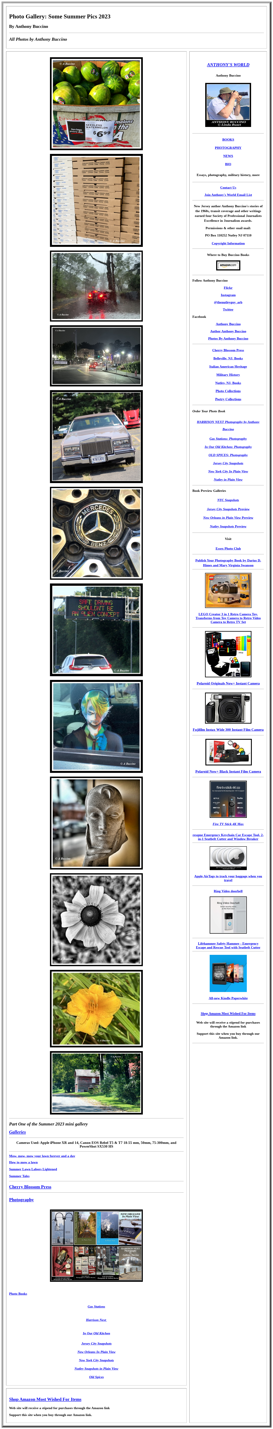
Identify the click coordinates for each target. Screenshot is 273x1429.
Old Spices (96, 1377)
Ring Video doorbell (228, 891)
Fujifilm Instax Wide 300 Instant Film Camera (228, 730)
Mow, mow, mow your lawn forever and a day (42, 1156)
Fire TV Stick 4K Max (228, 824)
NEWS (228, 156)
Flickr (228, 288)
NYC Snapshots (228, 500)
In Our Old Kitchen (96, 1333)
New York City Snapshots (96, 1360)
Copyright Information (228, 243)
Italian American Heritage (228, 366)
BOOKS (228, 139)
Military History (228, 375)
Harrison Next (96, 1320)
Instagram (228, 295)
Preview (228, 509)
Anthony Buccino (228, 324)
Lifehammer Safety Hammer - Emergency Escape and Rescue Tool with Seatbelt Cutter (228, 945)
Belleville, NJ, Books (228, 358)
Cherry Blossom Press (30, 1186)
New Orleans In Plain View (96, 1352)
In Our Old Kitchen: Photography (228, 447)
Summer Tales (19, 1176)
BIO (228, 164)
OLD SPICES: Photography (228, 455)
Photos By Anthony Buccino (228, 338)
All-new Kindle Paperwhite (228, 998)
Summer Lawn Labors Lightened (33, 1169)
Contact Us (228, 187)
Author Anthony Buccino (228, 331)
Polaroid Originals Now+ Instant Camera (228, 683)
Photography (21, 1199)
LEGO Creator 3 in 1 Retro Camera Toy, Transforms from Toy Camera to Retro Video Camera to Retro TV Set (228, 618)
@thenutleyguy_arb (228, 302)
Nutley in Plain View (228, 479)
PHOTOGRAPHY (228, 148)
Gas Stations (96, 1306)
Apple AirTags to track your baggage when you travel (228, 878)
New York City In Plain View (228, 471)
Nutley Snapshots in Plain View (96, 1368)
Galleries (17, 1132)
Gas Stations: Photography (228, 439)
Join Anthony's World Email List (228, 195)
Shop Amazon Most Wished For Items (45, 1399)
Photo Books (18, 1294)
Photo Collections (228, 390)
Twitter (228, 309)
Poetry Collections (228, 399)
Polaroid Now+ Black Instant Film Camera (228, 771)
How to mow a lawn (23, 1162)
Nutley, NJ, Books (228, 383)
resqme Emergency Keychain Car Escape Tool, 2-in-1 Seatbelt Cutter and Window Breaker (228, 837)
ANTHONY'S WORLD (228, 64)
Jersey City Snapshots (96, 1343)
